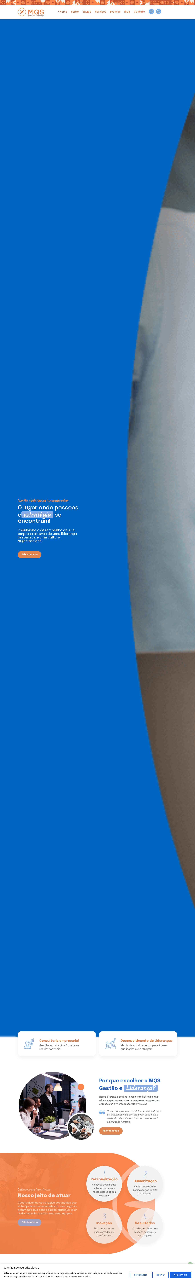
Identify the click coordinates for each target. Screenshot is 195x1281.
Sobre (74, 12)
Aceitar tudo (180, 1275)
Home (63, 12)
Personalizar (140, 1275)
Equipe (86, 12)
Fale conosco (30, 554)
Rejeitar (160, 1275)
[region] (97, 1272)
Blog (127, 12)
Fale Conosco (30, 1219)
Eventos (114, 12)
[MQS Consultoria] (31, 12)
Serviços (100, 12)
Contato (139, 12)
